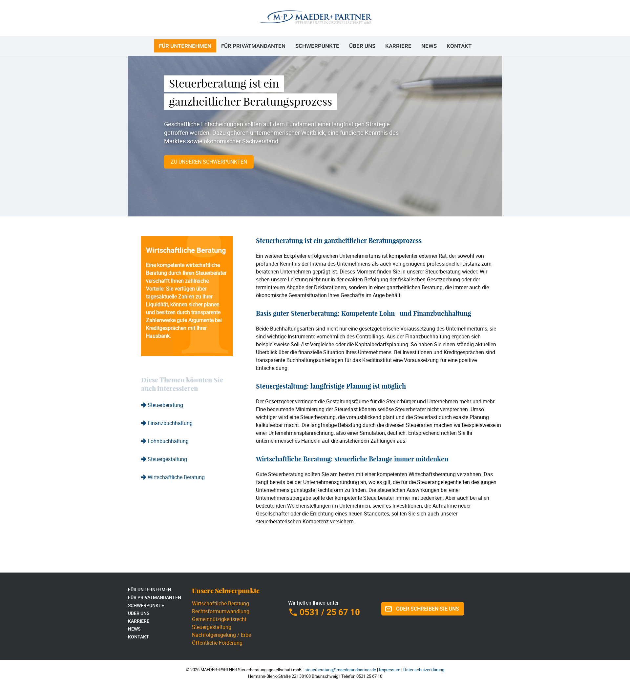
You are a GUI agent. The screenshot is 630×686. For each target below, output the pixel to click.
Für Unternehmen (185, 46)
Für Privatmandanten (253, 46)
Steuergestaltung (211, 627)
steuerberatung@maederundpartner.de (340, 670)
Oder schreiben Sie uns (427, 608)
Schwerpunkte (317, 46)
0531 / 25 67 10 (330, 612)
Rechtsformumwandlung (220, 611)
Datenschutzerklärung (423, 670)
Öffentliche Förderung (217, 642)
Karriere (398, 46)
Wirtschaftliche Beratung (220, 603)
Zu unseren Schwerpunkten (209, 161)
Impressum (389, 670)
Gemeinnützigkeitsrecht (219, 619)
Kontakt (459, 46)
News (429, 46)
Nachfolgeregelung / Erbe (221, 634)
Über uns (362, 46)
